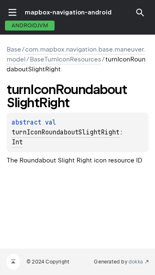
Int (17, 142)
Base (14, 49)
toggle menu (12, 12)
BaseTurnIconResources (65, 59)
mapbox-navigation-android (68, 12)
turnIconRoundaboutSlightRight (65, 132)
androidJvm (30, 25)
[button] (140, 12)
